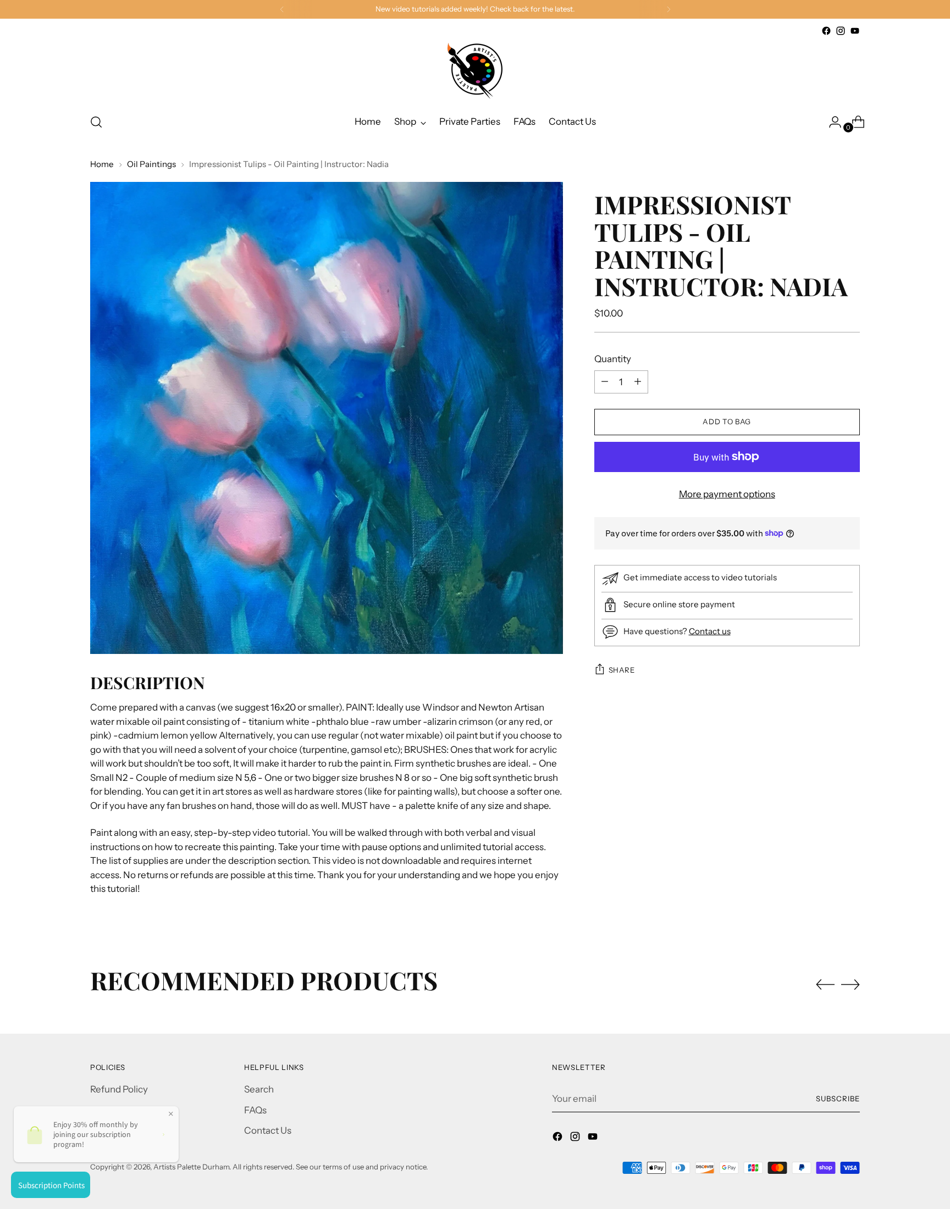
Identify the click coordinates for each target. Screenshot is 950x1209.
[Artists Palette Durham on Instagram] (841, 31)
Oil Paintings (151, 164)
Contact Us (267, 1130)
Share (622, 669)
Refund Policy (119, 1089)
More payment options (727, 493)
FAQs (255, 1110)
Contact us (710, 630)
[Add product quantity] (605, 381)
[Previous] (282, 9)
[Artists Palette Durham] (475, 71)
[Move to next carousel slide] (850, 984)
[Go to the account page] (831, 122)
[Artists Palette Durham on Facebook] (826, 31)
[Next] (668, 9)
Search (259, 1089)
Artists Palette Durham (191, 1166)
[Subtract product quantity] (638, 381)
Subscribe (838, 1098)
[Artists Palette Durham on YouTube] (855, 31)
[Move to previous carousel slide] (825, 984)
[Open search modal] (96, 122)
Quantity (612, 358)
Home (102, 164)
